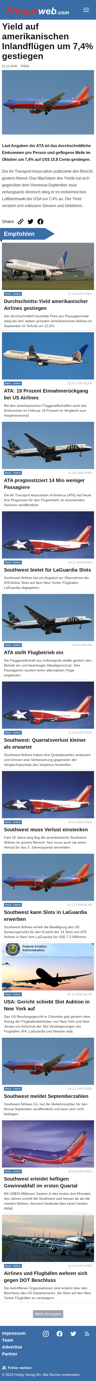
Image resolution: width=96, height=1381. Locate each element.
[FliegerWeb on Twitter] (73, 1343)
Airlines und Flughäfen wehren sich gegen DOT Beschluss (43, 1220)
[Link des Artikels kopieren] (21, 222)
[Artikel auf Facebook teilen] (40, 222)
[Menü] (86, 10)
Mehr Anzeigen (48, 1314)
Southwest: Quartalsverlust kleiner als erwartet (42, 684)
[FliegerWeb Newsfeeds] (87, 1334)
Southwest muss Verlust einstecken (33, 774)
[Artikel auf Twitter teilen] (30, 222)
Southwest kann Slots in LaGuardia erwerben (41, 856)
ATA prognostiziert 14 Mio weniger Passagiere (42, 425)
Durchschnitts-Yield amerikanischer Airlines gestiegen (40, 248)
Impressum (14, 1333)
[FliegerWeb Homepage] (37, 10)
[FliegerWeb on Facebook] (59, 1343)
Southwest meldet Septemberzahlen (33, 1040)
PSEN (25, 66)
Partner (9, 1353)
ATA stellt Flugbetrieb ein (24, 597)
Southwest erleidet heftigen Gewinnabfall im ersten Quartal (46, 1126)
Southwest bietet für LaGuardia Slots (34, 514)
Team (7, 1340)
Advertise (12, 1347)
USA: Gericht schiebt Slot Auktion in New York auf (45, 946)
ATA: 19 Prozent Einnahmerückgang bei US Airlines (47, 335)
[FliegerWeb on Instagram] (46, 1343)
